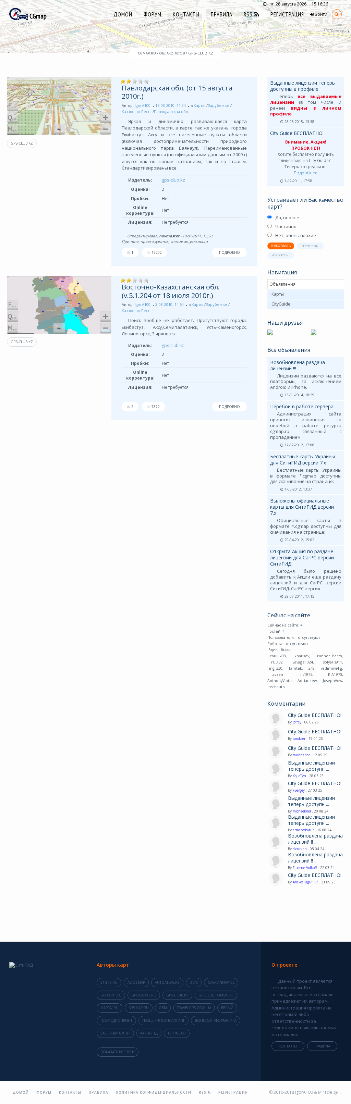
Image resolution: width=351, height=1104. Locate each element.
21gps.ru (109, 982)
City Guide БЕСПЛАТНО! (297, 133)
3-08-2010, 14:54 (169, 304)
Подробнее (305, 173)
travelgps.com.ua (194, 1007)
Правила (221, 14)
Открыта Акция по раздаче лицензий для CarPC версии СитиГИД (302, 557)
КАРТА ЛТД (149, 1033)
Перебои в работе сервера (302, 406)
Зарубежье (218, 105)
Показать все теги (117, 1052)
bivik (194, 982)
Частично (285, 226)
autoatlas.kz (167, 982)
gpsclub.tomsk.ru (215, 995)
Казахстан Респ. (137, 111)
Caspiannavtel (221, 982)
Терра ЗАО (177, 1033)
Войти (320, 14)
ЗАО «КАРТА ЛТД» (115, 1033)
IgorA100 (142, 105)
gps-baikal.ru (143, 995)
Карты (199, 105)
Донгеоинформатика (216, 1020)
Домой (122, 14)
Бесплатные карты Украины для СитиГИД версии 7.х (302, 459)
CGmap (37, 16)
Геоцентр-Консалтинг (163, 1020)
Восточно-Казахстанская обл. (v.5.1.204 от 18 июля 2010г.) (171, 291)
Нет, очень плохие (295, 235)
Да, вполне (287, 217)
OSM (163, 1007)
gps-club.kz (22, 143)
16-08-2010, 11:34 (170, 105)
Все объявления (288, 349)
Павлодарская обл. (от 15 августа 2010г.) (177, 92)
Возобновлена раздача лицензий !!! (297, 365)
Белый (227, 1007)
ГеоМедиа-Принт (116, 1020)
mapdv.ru (109, 1007)
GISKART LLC (110, 995)
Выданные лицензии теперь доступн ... (311, 766)
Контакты (186, 14)
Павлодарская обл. (171, 111)
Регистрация (287, 14)
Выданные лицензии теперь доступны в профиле (302, 85)
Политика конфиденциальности (153, 1092)
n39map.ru (139, 1007)
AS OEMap (136, 982)
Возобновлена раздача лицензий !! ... (315, 839)
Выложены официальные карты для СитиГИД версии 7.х (302, 506)
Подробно (229, 252)
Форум (152, 14)
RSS (249, 14)
